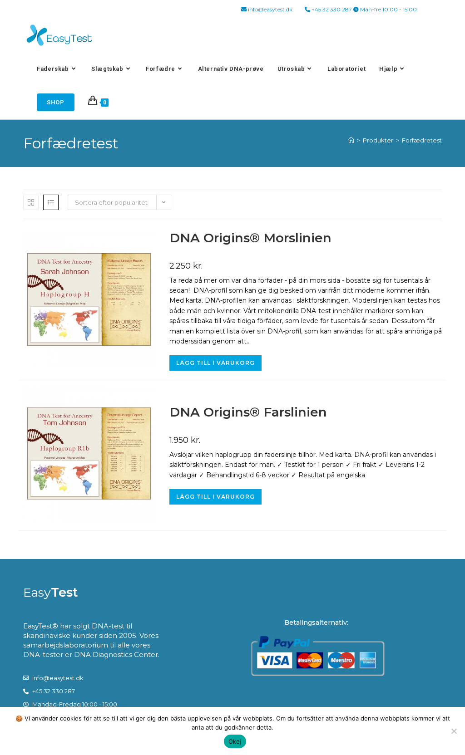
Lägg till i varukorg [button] (215, 362)
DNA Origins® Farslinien (248, 412)
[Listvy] (51, 202)
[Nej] (453, 730)
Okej (235, 741)
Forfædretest (422, 140)
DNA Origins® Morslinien (250, 237)
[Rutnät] (31, 202)
